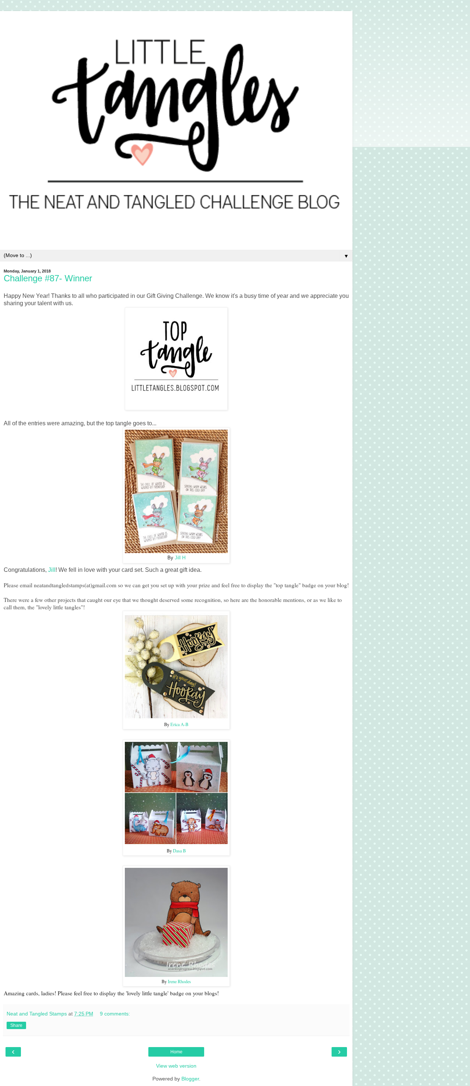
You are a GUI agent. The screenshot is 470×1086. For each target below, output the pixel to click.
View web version (176, 1066)
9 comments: (115, 1014)
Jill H (180, 557)
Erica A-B (179, 724)
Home (176, 1051)
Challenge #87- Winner (48, 278)
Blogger (190, 1079)
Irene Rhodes (179, 981)
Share (16, 1025)
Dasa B (179, 851)
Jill (51, 570)
